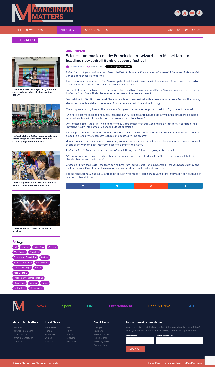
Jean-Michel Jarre (23, 262)
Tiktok (199, 13)
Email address (164, 336)
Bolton (48, 331)
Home (18, 30)
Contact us (192, 30)
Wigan (48, 338)
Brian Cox (39, 247)
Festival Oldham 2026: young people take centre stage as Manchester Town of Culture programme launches (34, 138)
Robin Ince (19, 283)
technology (19, 288)
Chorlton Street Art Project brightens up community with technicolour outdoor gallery (34, 92)
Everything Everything (25, 257)
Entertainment (69, 30)
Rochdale (71, 341)
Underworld (36, 288)
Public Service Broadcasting (28, 278)
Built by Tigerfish (52, 363)
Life (52, 30)
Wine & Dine (100, 345)
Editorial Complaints (22, 331)
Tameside (50, 334)
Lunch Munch (100, 338)
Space (45, 283)
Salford (70, 327)
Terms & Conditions (22, 338)
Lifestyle (97, 327)
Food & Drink (92, 30)
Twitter (185, 13)
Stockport (50, 341)
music (38, 267)
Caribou (52, 247)
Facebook (177, 13)
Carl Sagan (19, 252)
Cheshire (34, 252)
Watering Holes (101, 341)
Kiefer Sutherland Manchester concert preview (32, 230)
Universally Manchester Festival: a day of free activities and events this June (34, 184)
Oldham (71, 338)
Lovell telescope (22, 267)
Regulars (98, 331)
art (15, 247)
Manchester (51, 327)
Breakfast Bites (101, 334)
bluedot (25, 247)
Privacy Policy (19, 334)
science (33, 283)
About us (174, 30)
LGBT (108, 30)
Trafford (71, 334)
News (29, 30)
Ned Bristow (97, 66)
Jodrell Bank (42, 262)
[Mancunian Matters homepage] (42, 13)
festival (44, 257)
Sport (42, 30)
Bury (69, 331)
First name (131, 336)
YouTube (192, 13)
